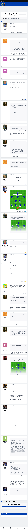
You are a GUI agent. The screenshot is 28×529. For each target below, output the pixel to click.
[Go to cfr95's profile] (5, 407)
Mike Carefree (5, 61)
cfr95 (5, 410)
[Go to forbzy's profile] (5, 41)
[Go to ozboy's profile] (5, 386)
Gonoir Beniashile (20, 126)
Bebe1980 (15, 184)
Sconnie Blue (5, 179)
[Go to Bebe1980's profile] (5, 345)
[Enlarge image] (18, 229)
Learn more (1, 1)
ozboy (5, 389)
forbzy (5, 43)
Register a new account (8, 506)
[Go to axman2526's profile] (5, 25)
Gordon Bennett (23, 99)
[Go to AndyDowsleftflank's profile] (5, 83)
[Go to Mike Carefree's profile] (5, 59)
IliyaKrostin (21, 211)
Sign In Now (20, 506)
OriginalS (5, 467)
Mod (5, 191)
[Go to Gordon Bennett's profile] (5, 104)
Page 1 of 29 (14, 21)
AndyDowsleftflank (5, 85)
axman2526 (4, 18)
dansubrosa (17, 184)
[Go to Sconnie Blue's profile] (5, 176)
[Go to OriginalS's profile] (5, 464)
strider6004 (21, 281)
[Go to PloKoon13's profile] (5, 358)
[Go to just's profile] (5, 489)
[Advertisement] (14, 9)
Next (9, 21)
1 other (24, 184)
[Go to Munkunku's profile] (5, 286)
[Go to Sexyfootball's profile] (5, 126)
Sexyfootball (5, 129)
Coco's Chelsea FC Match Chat (15, 18)
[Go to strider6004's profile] (5, 438)
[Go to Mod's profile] (5, 188)
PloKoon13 (5, 360)
